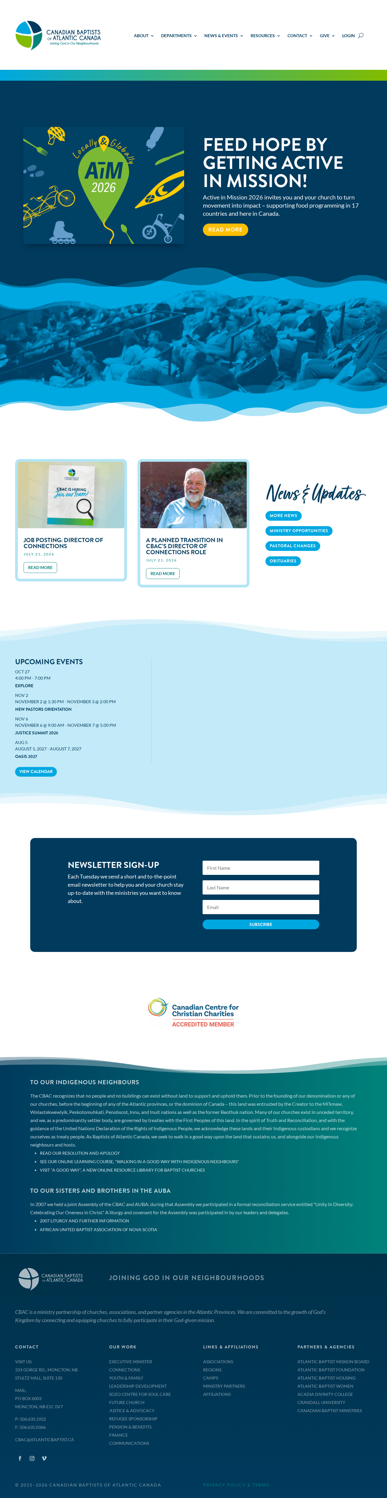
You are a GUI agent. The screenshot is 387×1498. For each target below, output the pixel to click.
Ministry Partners (224, 1386)
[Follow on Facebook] (20, 1458)
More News (284, 516)
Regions (212, 1369)
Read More (225, 229)
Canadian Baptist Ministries (330, 1410)
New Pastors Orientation (43, 709)
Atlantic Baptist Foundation (331, 1369)
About (141, 36)
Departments (176, 36)
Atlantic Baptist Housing (327, 1377)
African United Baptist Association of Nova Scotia (98, 1229)
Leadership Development (138, 1386)
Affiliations (217, 1394)
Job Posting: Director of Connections (63, 543)
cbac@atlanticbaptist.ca (44, 1439)
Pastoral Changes (293, 546)
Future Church (127, 1402)
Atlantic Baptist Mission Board (333, 1361)
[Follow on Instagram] (32, 1458)
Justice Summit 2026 (36, 733)
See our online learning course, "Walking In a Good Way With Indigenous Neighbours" (139, 1161)
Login (348, 36)
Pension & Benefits (130, 1426)
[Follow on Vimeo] (44, 1458)
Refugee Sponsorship (133, 1418)
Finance (118, 1435)
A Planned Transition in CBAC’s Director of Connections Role (184, 546)
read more (40, 567)
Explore (24, 686)
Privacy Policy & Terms (236, 1484)
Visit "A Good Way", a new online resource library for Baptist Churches (122, 1170)
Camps (210, 1377)
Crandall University (321, 1402)
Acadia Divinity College (325, 1394)
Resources (263, 36)
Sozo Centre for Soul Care (140, 1394)
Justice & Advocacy (131, 1410)
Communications (129, 1443)
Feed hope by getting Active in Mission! (273, 162)
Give (325, 36)
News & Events (221, 36)
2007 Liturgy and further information (84, 1220)
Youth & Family (126, 1377)
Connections (124, 1369)
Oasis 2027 (26, 756)
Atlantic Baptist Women (325, 1386)
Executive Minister (130, 1361)
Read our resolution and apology (80, 1153)
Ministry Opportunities (299, 531)
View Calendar (36, 771)
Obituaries (283, 561)
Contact (297, 36)
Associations (218, 1361)
